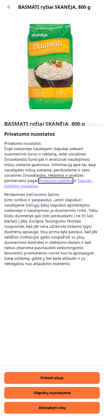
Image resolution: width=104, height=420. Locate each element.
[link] (56, 180)
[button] (52, 378)
